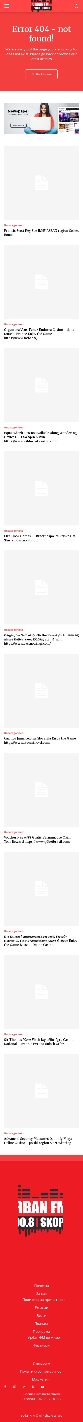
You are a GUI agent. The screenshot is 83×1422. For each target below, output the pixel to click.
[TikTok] (23, 1387)
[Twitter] (33, 1387)
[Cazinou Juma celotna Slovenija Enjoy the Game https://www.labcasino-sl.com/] (41, 691)
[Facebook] (5, 1387)
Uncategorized (14, 225)
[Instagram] (14, 1387)
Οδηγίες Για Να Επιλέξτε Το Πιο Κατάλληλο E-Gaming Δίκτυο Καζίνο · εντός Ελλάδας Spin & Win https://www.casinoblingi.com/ (41, 639)
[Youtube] (42, 1387)
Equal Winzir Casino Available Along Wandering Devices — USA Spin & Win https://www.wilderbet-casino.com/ (40, 437)
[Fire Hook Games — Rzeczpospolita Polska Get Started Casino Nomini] (41, 488)
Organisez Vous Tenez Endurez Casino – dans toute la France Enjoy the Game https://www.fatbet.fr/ (39, 334)
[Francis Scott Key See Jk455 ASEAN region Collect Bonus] (41, 183)
